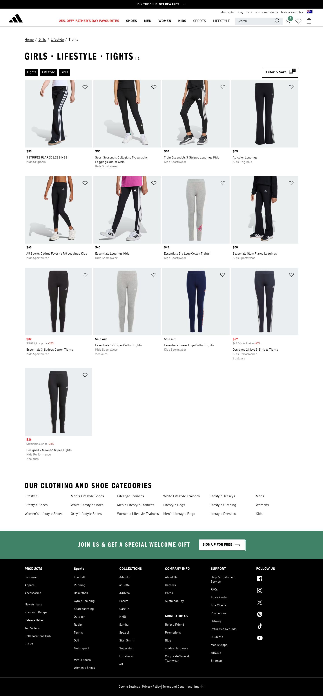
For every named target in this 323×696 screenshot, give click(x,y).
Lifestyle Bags (174, 505)
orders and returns (267, 12)
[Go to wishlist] (298, 21)
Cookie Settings (129, 686)
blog (240, 12)
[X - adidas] (277, 603)
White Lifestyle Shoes (87, 505)
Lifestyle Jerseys (222, 496)
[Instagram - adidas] (277, 591)
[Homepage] (16, 19)
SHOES (131, 21)
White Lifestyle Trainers (181, 496)
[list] (143, 72)
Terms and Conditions (177, 686)
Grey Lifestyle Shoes (86, 514)
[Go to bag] (309, 21)
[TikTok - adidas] (277, 627)
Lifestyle (31, 496)
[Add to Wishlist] (85, 88)
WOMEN (164, 21)
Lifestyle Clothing (222, 505)
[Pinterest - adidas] (277, 615)
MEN (147, 21)
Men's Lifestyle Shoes (87, 496)
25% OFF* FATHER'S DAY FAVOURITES (89, 21)
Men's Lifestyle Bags (179, 514)
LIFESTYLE (221, 21)
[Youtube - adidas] (277, 639)
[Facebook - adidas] (277, 579)
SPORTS (199, 21)
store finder (227, 12)
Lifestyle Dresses (222, 514)
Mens (260, 496)
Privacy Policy (151, 686)
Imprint (199, 686)
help (249, 12)
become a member (292, 12)
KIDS (182, 21)
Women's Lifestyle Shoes (44, 514)
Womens (262, 505)
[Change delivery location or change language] (309, 12)
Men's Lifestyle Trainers (135, 505)
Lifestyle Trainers (130, 496)
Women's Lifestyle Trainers (138, 514)
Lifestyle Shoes (36, 505)
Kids (259, 514)
